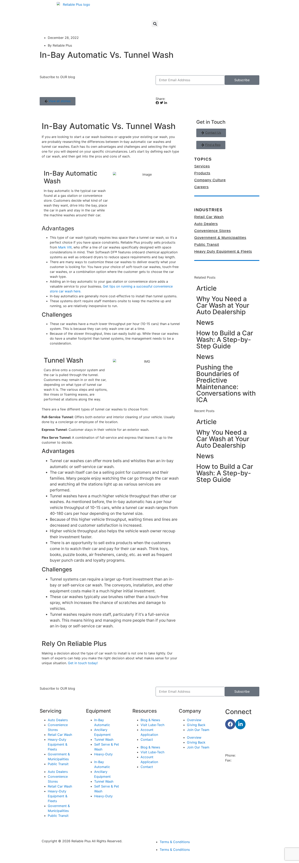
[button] (155, 23)
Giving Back (196, 725)
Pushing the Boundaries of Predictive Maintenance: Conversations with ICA (226, 383)
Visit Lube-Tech (152, 725)
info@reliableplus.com (242, 765)
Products (202, 173)
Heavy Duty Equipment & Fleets (223, 251)
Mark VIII (65, 247)
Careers (201, 187)
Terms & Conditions (175, 842)
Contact (147, 739)
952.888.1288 (243, 760)
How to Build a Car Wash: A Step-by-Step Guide (224, 339)
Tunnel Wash (103, 739)
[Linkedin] (240, 724)
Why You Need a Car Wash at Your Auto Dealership (222, 305)
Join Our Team (198, 730)
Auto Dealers (206, 224)
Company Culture (210, 180)
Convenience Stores (212, 231)
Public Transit (206, 245)
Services (202, 166)
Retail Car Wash (209, 217)
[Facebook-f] (230, 724)
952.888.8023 (248, 755)
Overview (194, 720)
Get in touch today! (83, 663)
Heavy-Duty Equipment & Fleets (57, 744)
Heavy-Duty (103, 754)
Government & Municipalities (220, 238)
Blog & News (150, 720)
